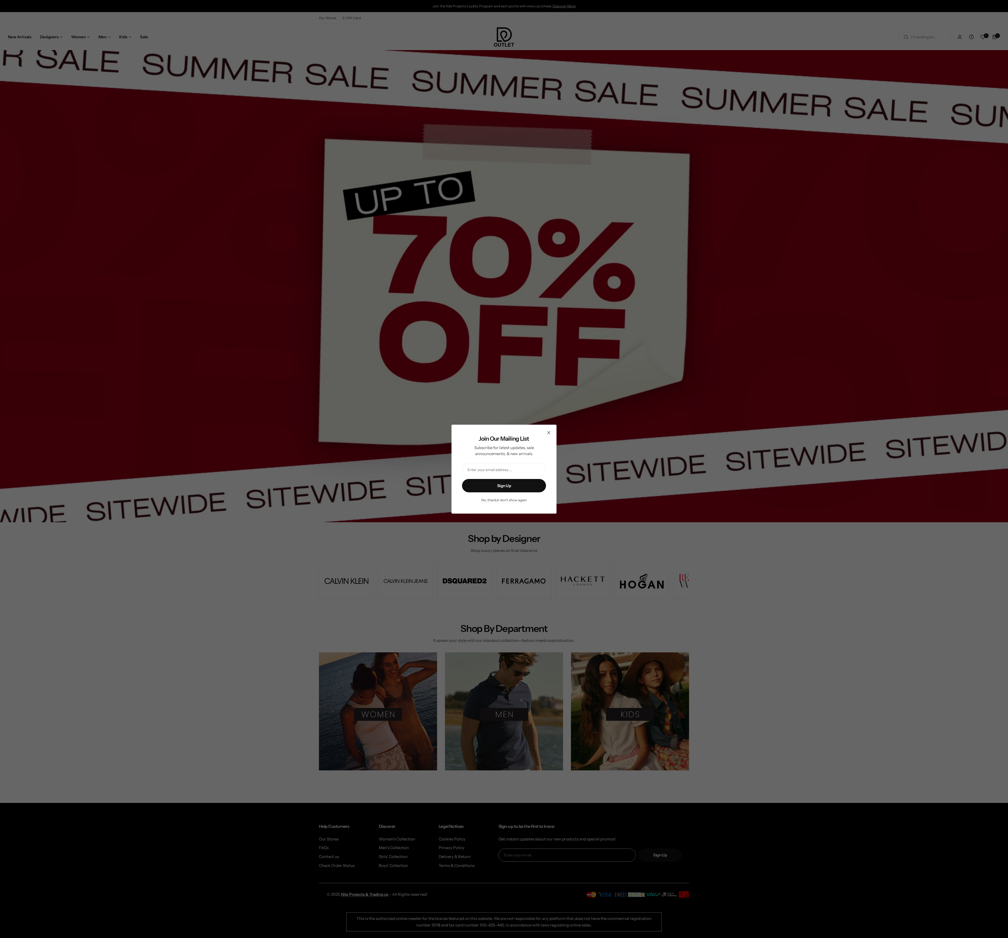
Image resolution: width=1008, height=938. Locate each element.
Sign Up (504, 485)
